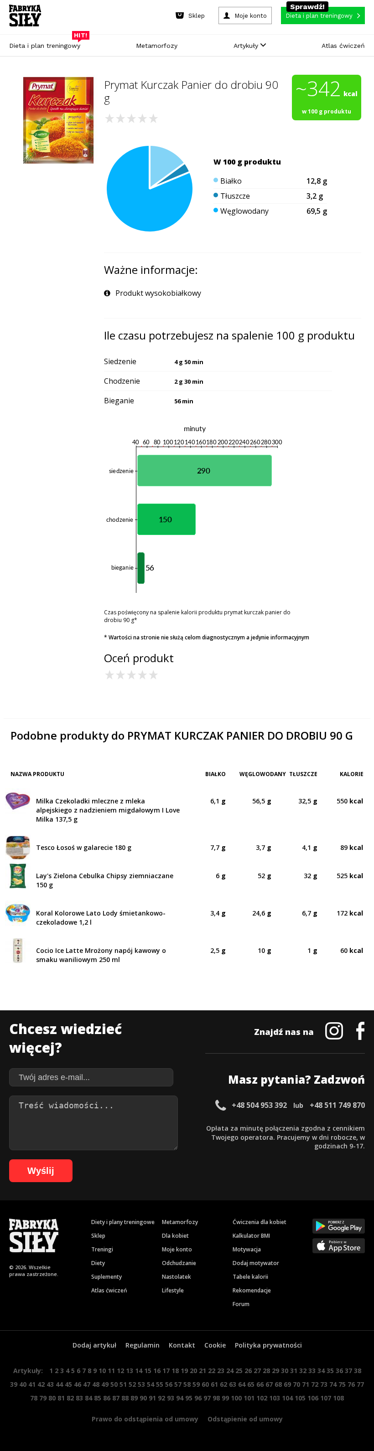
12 (120, 1370)
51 (123, 1384)
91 (152, 1398)
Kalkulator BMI (251, 1236)
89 (134, 1398)
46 (77, 1384)
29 (275, 1370)
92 (161, 1398)
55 (159, 1384)
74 (333, 1384)
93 (170, 1398)
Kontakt (182, 1345)
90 (143, 1398)
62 (223, 1384)
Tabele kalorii (250, 1277)
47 (86, 1384)
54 (150, 1384)
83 (79, 1398)
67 (269, 1384)
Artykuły (247, 45)
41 (32, 1384)
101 (249, 1398)
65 (251, 1384)
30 (284, 1370)
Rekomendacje (252, 1290)
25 (239, 1370)
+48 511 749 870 (337, 1105)
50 (114, 1384)
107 (325, 1398)
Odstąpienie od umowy (245, 1419)
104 (287, 1398)
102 (261, 1398)
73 (323, 1384)
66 (260, 1384)
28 (266, 1370)
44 (59, 1384)
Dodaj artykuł (94, 1345)
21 (202, 1370)
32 (302, 1370)
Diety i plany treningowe (123, 1222)
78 (33, 1398)
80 (52, 1398)
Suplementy (106, 1277)
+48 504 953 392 (259, 1105)
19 (184, 1370)
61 (214, 1384)
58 (187, 1384)
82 (70, 1398)
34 (321, 1370)
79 (43, 1398)
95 (188, 1398)
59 (196, 1384)
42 (41, 1384)
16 (157, 1370)
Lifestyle (173, 1290)
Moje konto (177, 1249)
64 (241, 1384)
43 (50, 1384)
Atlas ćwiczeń (343, 45)
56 (168, 1384)
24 (230, 1370)
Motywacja (247, 1249)
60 (205, 1384)
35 (330, 1370)
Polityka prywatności (268, 1345)
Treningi (102, 1249)
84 (88, 1398)
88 (125, 1398)
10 (102, 1370)
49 (105, 1384)
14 (138, 1370)
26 (248, 1370)
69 (287, 1384)
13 (129, 1370)
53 (141, 1384)
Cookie (215, 1345)
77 (360, 1384)
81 (61, 1398)
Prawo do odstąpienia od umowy (145, 1419)
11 (111, 1370)
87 (115, 1398)
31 (293, 1370)
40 (22, 1384)
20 (193, 1370)
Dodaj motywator (256, 1263)
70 (296, 1384)
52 (132, 1384)
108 (338, 1398)
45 (68, 1384)
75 (342, 1384)
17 (166, 1370)
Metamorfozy (156, 45)
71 (305, 1384)
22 (211, 1370)
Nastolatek (176, 1277)
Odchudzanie (179, 1263)
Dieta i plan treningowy (47, 43)
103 (274, 1398)
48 (95, 1384)
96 (198, 1398)
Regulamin (142, 1345)
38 (357, 1370)
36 (339, 1370)
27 (257, 1370)
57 (178, 1384)
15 (147, 1370)
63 (232, 1384)
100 (236, 1398)
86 (106, 1398)
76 (351, 1384)
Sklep (98, 1236)
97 (207, 1398)
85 (97, 1398)
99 (225, 1398)
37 (348, 1370)
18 (175, 1370)
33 (312, 1370)
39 (13, 1384)
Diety (98, 1263)
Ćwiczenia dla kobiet (259, 1222)
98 (216, 1398)
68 (278, 1384)
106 (312, 1398)
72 (314, 1384)
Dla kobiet (175, 1236)
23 (220, 1370)
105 (300, 1398)
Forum (241, 1304)
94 (179, 1398)
